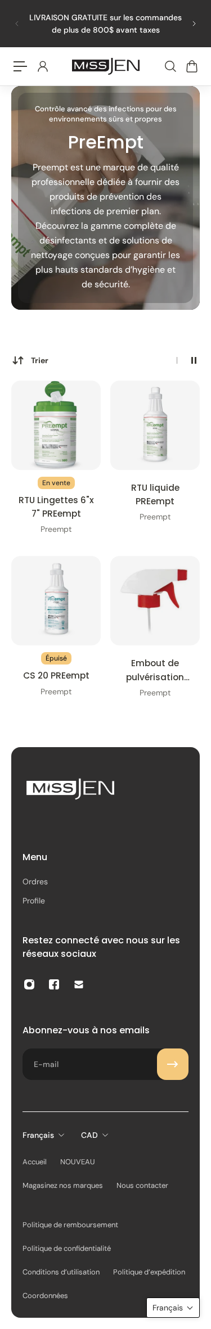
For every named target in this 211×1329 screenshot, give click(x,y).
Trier (39, 360)
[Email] (78, 984)
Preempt (56, 529)
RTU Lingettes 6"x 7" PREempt (56, 506)
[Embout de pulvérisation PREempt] (155, 600)
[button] (173, 1307)
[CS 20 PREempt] (56, 600)
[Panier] (191, 66)
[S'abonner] (172, 1064)
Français (38, 1135)
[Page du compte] (42, 66)
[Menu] (20, 66)
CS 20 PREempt (56, 675)
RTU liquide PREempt (155, 494)
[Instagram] (29, 984)
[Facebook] (54, 984)
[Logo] (106, 66)
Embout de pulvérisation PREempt (155, 670)
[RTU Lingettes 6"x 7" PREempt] (56, 425)
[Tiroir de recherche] (170, 66)
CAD (89, 1135)
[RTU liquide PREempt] (155, 425)
